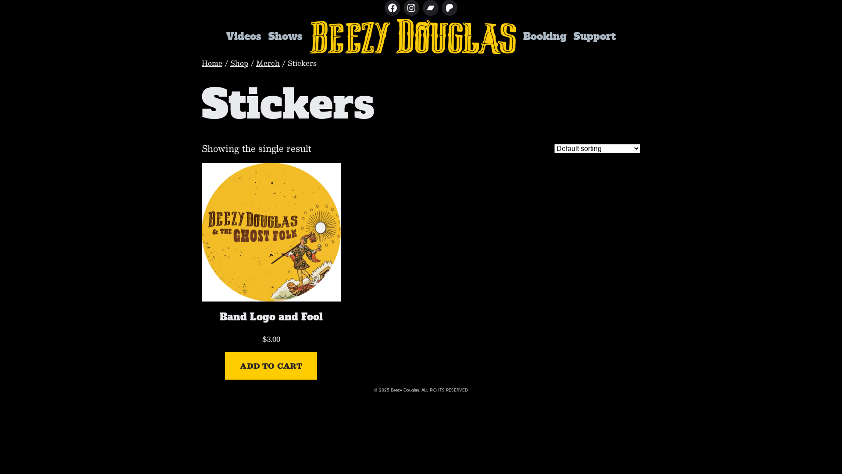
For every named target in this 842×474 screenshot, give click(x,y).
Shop (239, 63)
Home (212, 63)
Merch (268, 63)
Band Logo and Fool (271, 316)
